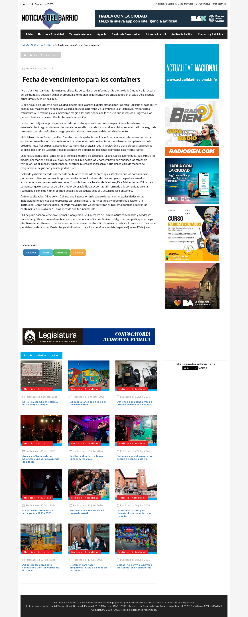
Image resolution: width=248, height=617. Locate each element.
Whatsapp (62, 252)
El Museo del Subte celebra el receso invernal (87, 512)
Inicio (29, 34)
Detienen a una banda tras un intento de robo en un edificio (134, 403)
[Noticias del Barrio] (50, 18)
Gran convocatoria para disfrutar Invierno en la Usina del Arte (134, 513)
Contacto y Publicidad (211, 34)
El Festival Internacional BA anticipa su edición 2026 (38, 512)
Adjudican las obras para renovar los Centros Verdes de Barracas (40, 567)
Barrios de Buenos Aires (126, 34)
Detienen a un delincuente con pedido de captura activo (135, 457)
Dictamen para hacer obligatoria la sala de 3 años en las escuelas (88, 567)
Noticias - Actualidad (41, 45)
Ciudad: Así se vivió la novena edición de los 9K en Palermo (134, 566)
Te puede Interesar (80, 34)
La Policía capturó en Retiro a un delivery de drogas (40, 403)
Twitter (46, 252)
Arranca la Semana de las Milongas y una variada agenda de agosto (40, 459)
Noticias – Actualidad (51, 34)
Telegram (78, 252)
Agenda (101, 34)
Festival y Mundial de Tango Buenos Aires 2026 (86, 457)
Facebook (31, 252)
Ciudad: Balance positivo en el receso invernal (88, 403)
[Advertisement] (89, 292)
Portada (25, 45)
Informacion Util (156, 34)
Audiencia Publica (181, 34)
